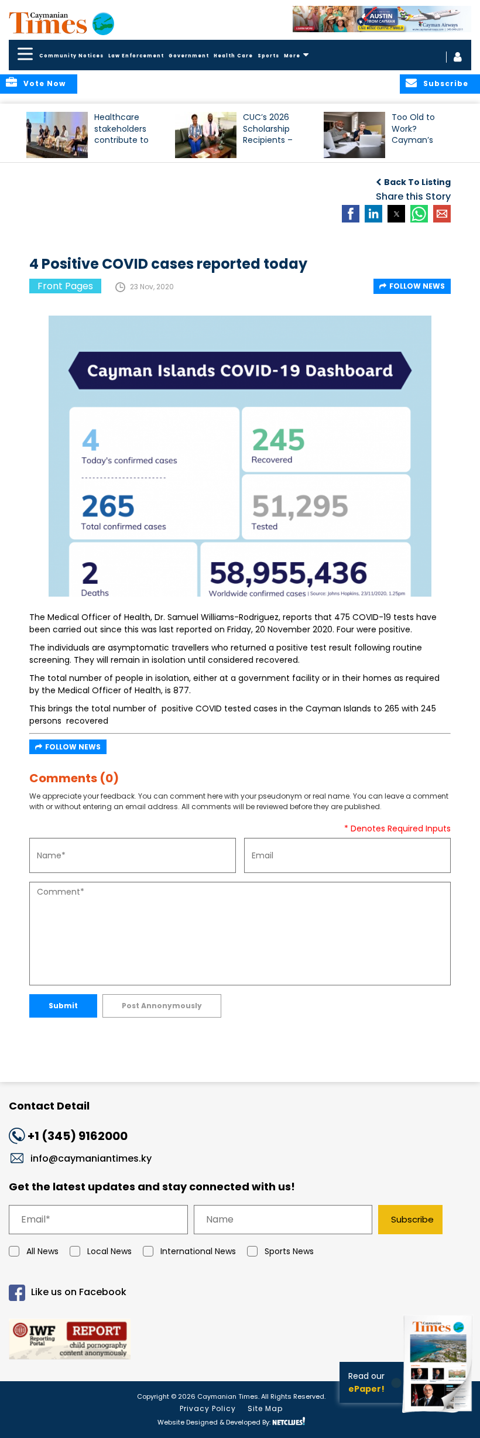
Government (189, 56)
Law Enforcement (136, 56)
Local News (109, 1251)
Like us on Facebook (78, 1292)
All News (42, 1251)
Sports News (289, 1251)
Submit (63, 1006)
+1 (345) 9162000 (78, 1136)
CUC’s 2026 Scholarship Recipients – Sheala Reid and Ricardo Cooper (275, 134)
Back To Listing (417, 182)
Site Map (265, 1408)
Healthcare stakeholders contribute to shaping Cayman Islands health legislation (127, 134)
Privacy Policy (208, 1408)
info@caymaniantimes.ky (91, 1158)
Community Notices (71, 56)
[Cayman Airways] (382, 19)
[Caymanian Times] (61, 23)
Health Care (233, 56)
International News (198, 1251)
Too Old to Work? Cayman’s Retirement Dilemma (415, 134)
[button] (57, 135)
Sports (268, 56)
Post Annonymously (162, 1006)
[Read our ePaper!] (439, 1414)
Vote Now (44, 83)
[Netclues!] (288, 1421)
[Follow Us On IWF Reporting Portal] (240, 1341)
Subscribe (412, 1219)
